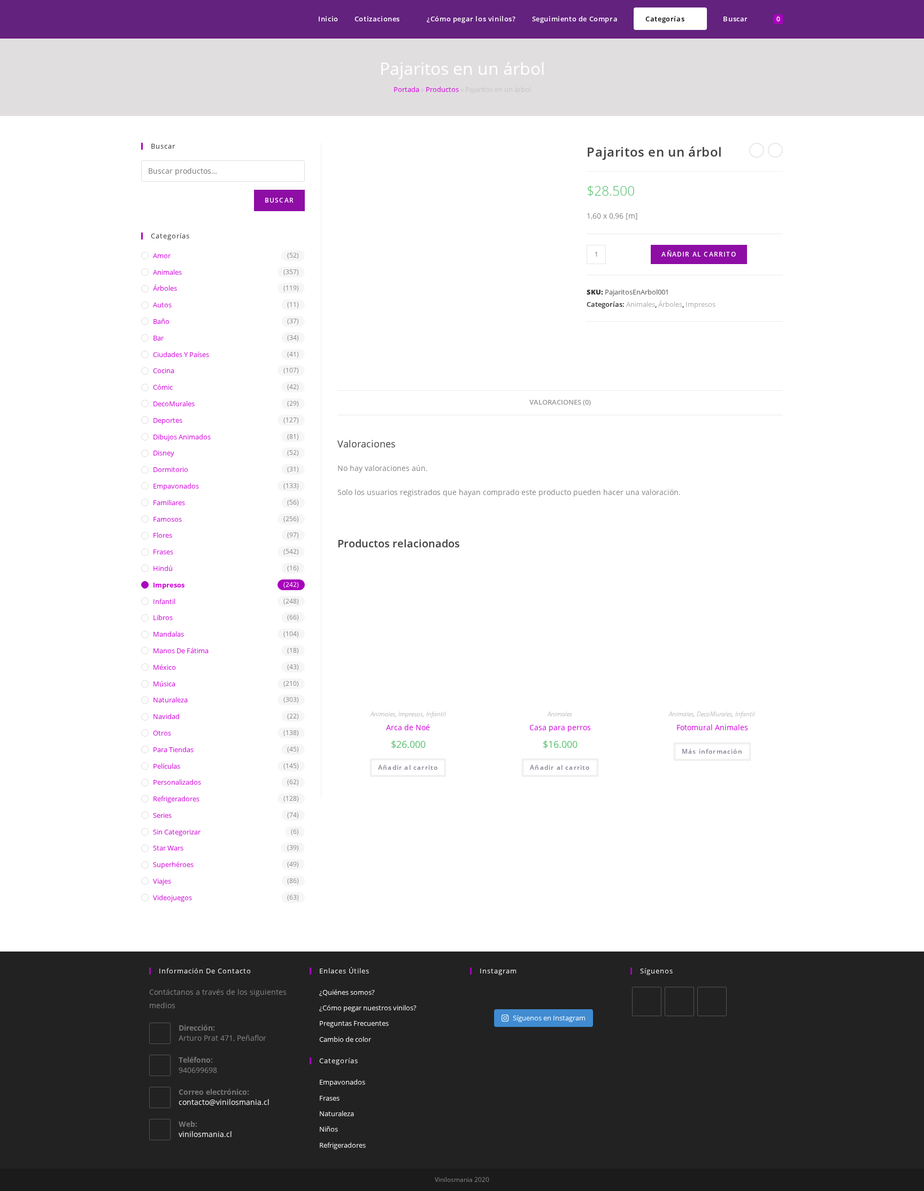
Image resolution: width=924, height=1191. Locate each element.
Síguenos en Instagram (549, 1018)
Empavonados (176, 486)
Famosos (167, 519)
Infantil (436, 713)
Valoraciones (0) (560, 402)
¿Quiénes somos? (347, 992)
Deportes (167, 420)
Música (164, 684)
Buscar (279, 200)
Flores (162, 535)
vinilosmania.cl (205, 1134)
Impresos (700, 304)
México (164, 667)
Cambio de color (345, 1039)
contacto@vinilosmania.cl (224, 1102)
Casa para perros (560, 727)
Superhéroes (173, 864)
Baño (161, 321)
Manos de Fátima (181, 650)
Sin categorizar (177, 832)
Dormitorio (170, 469)
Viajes (162, 881)
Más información (712, 751)
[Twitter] (646, 1001)
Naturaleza (170, 700)
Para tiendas (173, 749)
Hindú (163, 568)
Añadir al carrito (698, 254)
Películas (166, 766)
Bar (158, 338)
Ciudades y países (181, 354)
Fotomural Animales (712, 727)
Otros (162, 733)
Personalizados (177, 782)
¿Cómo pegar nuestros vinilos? (368, 1007)
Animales (640, 304)
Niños (328, 1129)
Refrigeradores (176, 798)
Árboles (670, 304)
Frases (163, 551)
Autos (162, 305)
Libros (163, 617)
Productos (442, 89)
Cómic (163, 387)
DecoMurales (714, 713)
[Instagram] (712, 1001)
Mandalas (168, 634)
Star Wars (168, 848)
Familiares (169, 502)
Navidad (166, 716)
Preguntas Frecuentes (354, 1023)
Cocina (163, 370)
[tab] (560, 403)
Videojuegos (172, 897)
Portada (406, 89)
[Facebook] (679, 1001)
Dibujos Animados (182, 437)
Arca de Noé (408, 727)
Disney (163, 453)
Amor (162, 255)
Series (162, 815)
